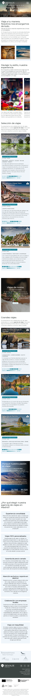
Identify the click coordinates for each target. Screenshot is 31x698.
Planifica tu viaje (15, 15)
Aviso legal (27, 670)
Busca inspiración (24, 15)
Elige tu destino (5, 15)
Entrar (15, 303)
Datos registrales (26, 669)
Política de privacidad (25, 671)
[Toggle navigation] (27, 3)
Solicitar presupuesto (10, 156)
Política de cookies (25, 673)
